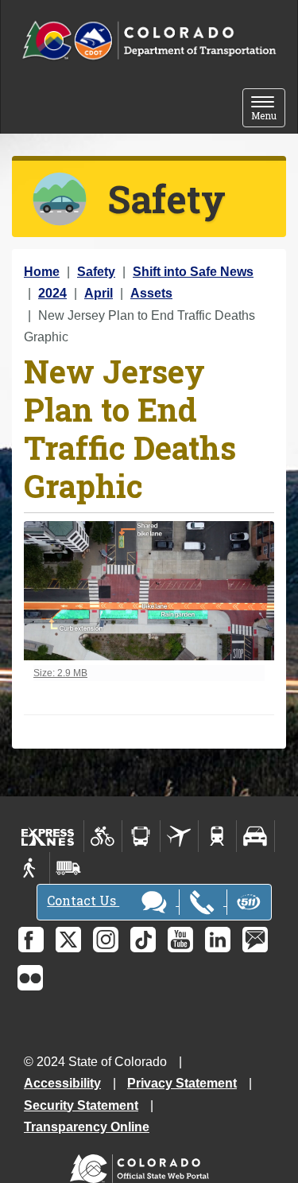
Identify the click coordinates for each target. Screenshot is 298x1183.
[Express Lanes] (48, 836)
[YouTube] (180, 939)
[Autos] (255, 836)
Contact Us (83, 900)
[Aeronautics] (179, 836)
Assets (151, 293)
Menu (268, 109)
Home (42, 271)
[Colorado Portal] (142, 1165)
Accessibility (62, 1083)
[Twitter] (68, 939)
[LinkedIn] (218, 939)
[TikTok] (143, 939)
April (98, 293)
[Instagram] (106, 939)
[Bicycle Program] (102, 836)
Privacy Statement (182, 1083)
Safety (96, 271)
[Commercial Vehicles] (68, 868)
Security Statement (81, 1105)
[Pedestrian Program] (30, 868)
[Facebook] (31, 939)
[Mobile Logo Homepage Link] (149, 41)
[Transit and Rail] (141, 836)
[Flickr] (30, 978)
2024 (52, 293)
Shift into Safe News (193, 271)
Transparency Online (86, 1127)
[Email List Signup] (255, 939)
